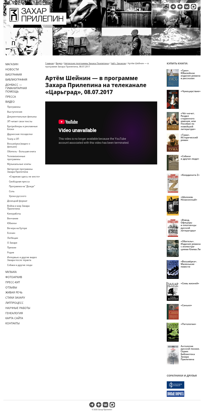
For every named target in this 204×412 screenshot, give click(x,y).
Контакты (12, 323)
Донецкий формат (17, 201)
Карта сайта (14, 318)
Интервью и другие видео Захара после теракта (22, 259)
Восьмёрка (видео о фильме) (18, 145)
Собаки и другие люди (19, 265)
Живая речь (14, 292)
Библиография (16, 79)
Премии (11, 247)
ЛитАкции (12, 238)
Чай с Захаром (118, 63)
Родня (10, 252)
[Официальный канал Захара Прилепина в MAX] (193, 6)
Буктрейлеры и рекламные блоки (22, 128)
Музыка (11, 272)
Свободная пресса (19, 181)
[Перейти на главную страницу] (36, 22)
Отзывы (11, 287)
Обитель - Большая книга (21, 151)
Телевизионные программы (16, 157)
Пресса (10, 96)
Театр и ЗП (13, 139)
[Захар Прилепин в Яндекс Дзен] (180, 6)
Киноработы (14, 213)
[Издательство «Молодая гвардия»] (184, 385)
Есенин (11, 233)
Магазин (11, 64)
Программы (14, 106)
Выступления (14, 111)
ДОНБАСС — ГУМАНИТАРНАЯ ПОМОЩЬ (16, 88)
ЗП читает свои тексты (19, 121)
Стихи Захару (15, 297)
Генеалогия (14, 313)
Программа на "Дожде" (22, 186)
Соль (12, 191)
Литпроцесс (14, 303)
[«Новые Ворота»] (184, 394)
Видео (10, 101)
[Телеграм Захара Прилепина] (173, 6)
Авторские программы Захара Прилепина (20, 170)
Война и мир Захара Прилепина (18, 207)
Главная (49, 63)
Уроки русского (17, 196)
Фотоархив (13, 277)
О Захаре (12, 242)
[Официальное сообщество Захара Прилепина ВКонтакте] (186, 6)
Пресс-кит (12, 282)
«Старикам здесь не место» (24, 176)
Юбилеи (12, 223)
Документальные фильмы (22, 116)
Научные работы (17, 308)
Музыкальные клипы (19, 164)
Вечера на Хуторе (17, 228)
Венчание (12, 218)
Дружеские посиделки (19, 134)
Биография (13, 74)
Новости (12, 69)
